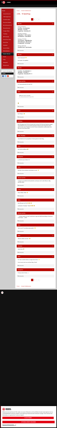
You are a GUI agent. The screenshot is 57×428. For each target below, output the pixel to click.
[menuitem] (7, 14)
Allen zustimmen (28, 417)
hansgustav (20, 156)
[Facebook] (3, 76)
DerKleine (20, 121)
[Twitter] (5, 76)
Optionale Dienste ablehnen (28, 422)
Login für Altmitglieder (7, 71)
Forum (8, 2)
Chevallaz (20, 246)
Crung (19, 189)
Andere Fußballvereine (26, 10)
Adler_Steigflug (21, 135)
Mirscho (20, 23)
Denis (19, 91)
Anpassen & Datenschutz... (8, 424)
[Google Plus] (8, 76)
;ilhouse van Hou (21, 81)
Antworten (21, 50)
